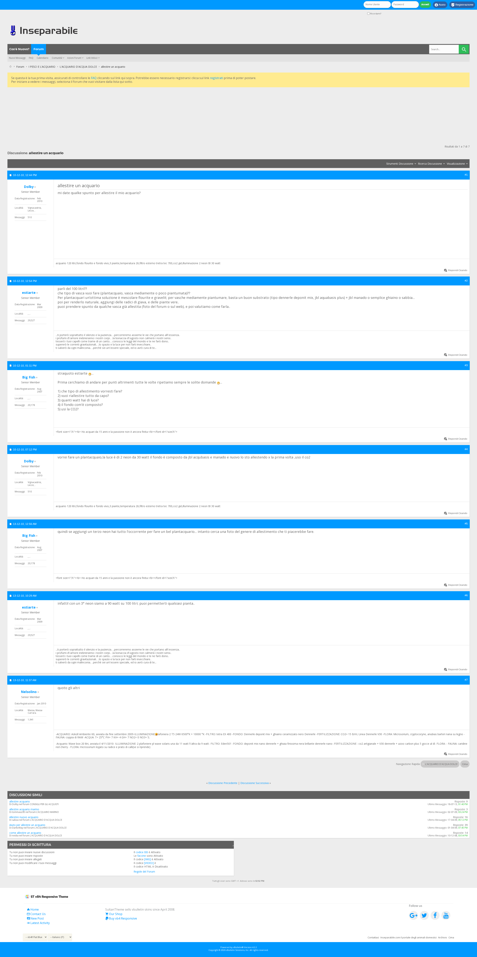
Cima (465, 764)
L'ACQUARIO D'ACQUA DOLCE (78, 66)
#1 (466, 174)
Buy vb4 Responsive (121, 918)
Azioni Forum (74, 57)
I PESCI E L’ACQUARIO (42, 66)
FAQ (31, 57)
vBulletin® (238, 947)
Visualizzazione (456, 163)
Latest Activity (38, 923)
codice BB (142, 852)
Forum (39, 49)
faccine (141, 855)
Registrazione (462, 5)
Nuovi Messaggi (17, 57)
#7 (466, 679)
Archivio (442, 937)
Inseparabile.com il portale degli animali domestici (408, 937)
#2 (466, 280)
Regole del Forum (144, 871)
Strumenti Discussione (399, 163)
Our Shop (113, 914)
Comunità (57, 57)
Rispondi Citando (457, 270)
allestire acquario (19, 801)
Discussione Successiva (254, 783)
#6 (466, 595)
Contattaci (373, 937)
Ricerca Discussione (430, 163)
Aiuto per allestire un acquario (27, 825)
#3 (466, 365)
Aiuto (440, 5)
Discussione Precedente (222, 783)
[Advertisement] (119, 114)
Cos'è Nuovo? (19, 49)
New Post (35, 918)
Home (33, 909)
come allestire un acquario (25, 833)
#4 (466, 449)
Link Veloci (91, 57)
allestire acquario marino (24, 809)
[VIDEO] (149, 863)
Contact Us (36, 914)
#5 (466, 523)
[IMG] (147, 859)
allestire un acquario (46, 153)
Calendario (42, 57)
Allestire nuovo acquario (23, 817)
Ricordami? (375, 13)
